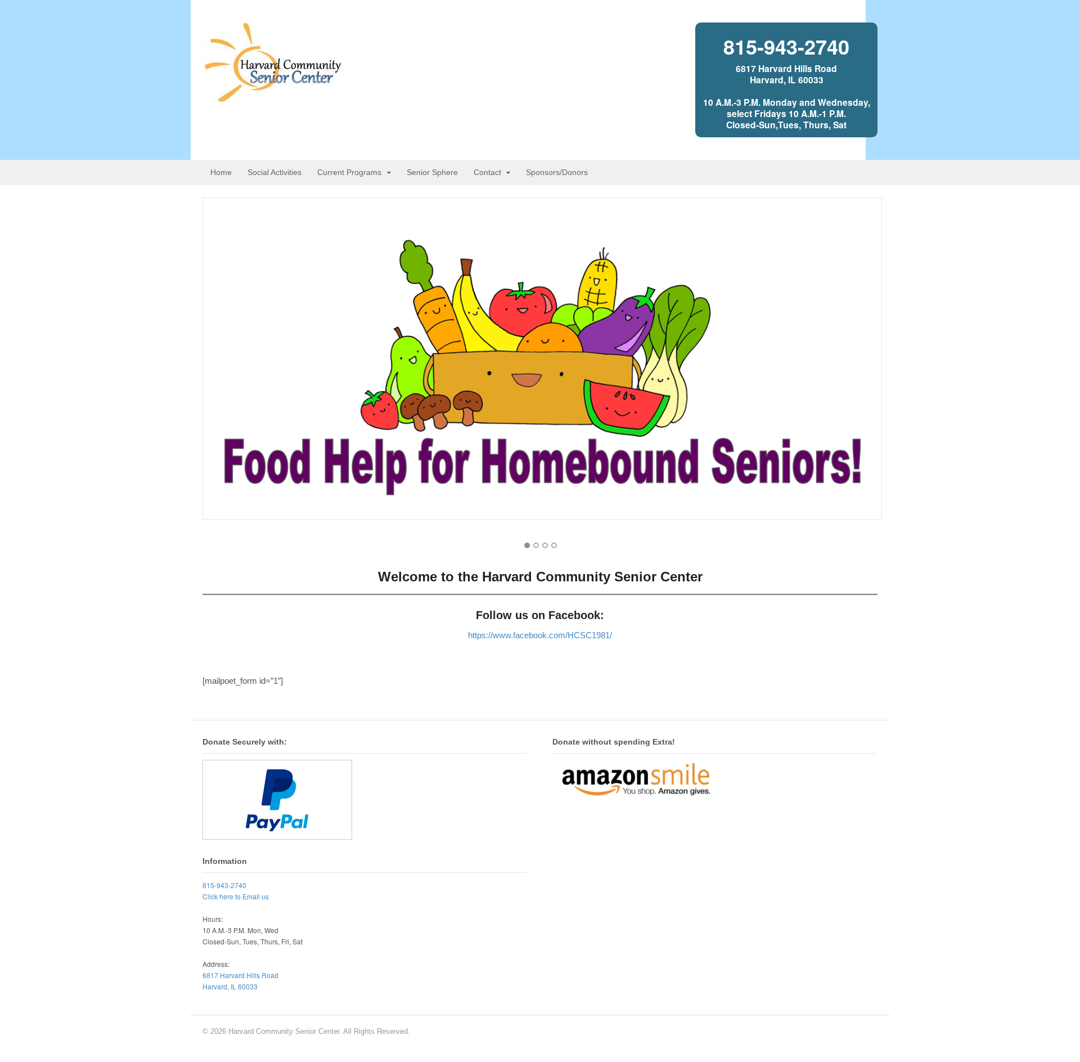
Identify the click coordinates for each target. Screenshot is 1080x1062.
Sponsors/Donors (557, 172)
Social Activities (275, 172)
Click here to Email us (235, 896)
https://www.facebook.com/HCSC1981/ (540, 635)
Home (221, 172)
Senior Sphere (432, 172)
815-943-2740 (786, 46)
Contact (487, 172)
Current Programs (349, 172)
